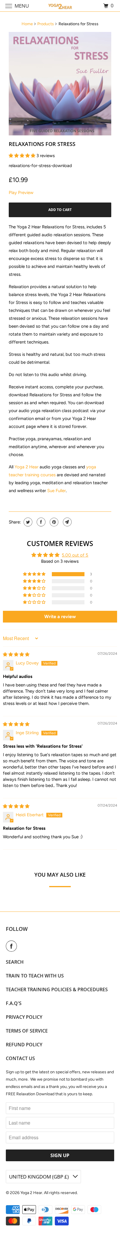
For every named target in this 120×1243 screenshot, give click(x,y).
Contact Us (20, 1058)
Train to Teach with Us (35, 975)
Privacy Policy (24, 1017)
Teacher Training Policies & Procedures (57, 989)
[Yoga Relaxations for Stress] (60, 83)
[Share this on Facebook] (40, 522)
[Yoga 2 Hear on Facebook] (12, 946)
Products (45, 23)
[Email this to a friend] (66, 522)
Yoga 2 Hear (26, 467)
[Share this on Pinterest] (53, 522)
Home (27, 23)
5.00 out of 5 (75, 555)
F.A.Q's (14, 1003)
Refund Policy (24, 1044)
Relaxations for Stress (42, 143)
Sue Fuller (56, 490)
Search (15, 962)
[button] (22, 155)
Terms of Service (27, 1031)
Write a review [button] (60, 616)
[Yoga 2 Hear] (60, 5)
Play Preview (21, 192)
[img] (16, 654)
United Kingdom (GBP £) (39, 1176)
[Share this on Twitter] (27, 522)
